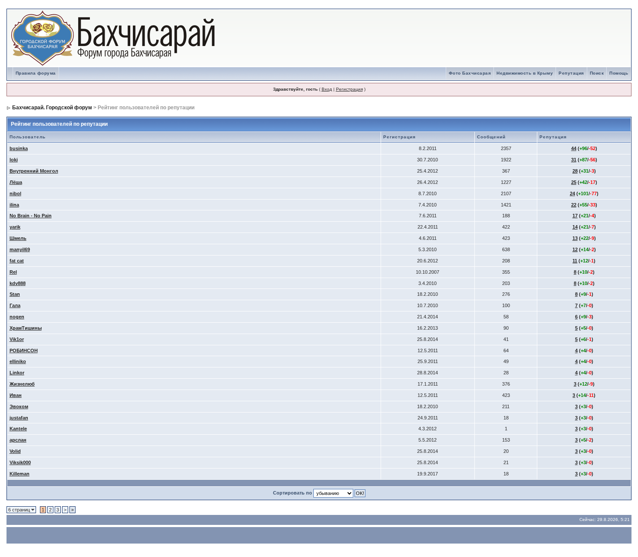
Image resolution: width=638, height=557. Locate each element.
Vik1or (17, 339)
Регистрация (349, 89)
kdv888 (18, 283)
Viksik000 (20, 462)
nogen (17, 316)
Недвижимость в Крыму (525, 73)
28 (575, 171)
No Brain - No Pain (31, 215)
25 (573, 182)
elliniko (18, 361)
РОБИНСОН (24, 350)
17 (575, 215)
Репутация (571, 73)
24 (572, 193)
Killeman (20, 473)
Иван (16, 395)
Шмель (18, 238)
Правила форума (36, 73)
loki (14, 159)
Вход (327, 89)
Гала (15, 305)
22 (573, 204)
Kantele (18, 428)
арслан (18, 439)
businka (19, 148)
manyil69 (20, 249)
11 (574, 260)
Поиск (597, 73)
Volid (15, 451)
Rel (13, 272)
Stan (15, 294)
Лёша (16, 182)
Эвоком (19, 406)
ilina (14, 204)
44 (573, 148)
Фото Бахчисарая (470, 73)
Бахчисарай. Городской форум (52, 108)
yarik (15, 226)
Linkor (17, 372)
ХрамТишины (26, 328)
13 (575, 238)
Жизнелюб (22, 384)
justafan (19, 417)
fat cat (17, 260)
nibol (15, 193)
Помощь (618, 73)
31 (573, 159)
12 (575, 249)
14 (575, 226)
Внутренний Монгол (34, 171)
